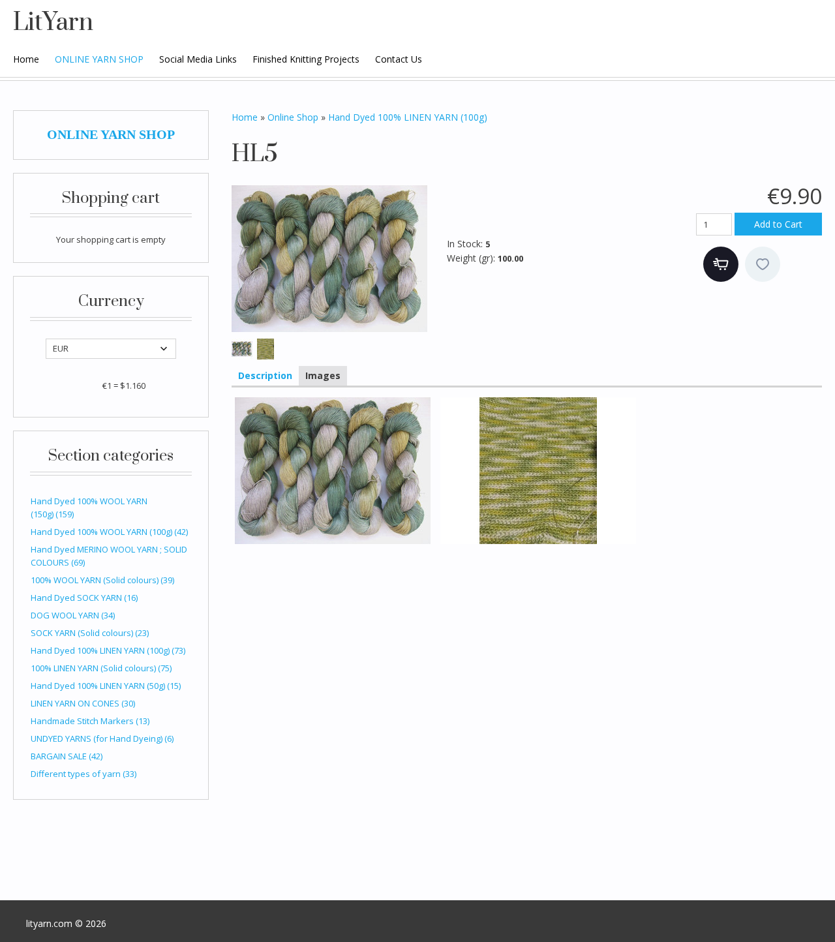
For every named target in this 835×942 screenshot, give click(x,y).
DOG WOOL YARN (73, 615)
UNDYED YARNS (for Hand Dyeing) (102, 738)
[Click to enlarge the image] (329, 258)
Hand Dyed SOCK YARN (84, 597)
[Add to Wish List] (762, 264)
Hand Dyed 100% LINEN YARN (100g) (108, 650)
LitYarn (53, 22)
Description (265, 375)
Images (323, 375)
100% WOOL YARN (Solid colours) (102, 580)
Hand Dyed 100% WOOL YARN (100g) (109, 532)
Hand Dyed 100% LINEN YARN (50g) (106, 685)
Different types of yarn (83, 774)
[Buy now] (720, 264)
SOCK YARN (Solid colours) (90, 633)
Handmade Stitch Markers (90, 721)
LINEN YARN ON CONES (83, 703)
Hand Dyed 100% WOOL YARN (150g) (89, 507)
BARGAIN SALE (66, 756)
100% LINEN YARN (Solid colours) (101, 668)
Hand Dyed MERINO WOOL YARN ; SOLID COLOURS (109, 555)
